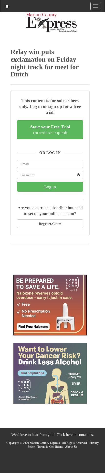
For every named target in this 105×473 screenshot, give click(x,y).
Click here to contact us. (75, 435)
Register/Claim (50, 224)
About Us (71, 446)
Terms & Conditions (50, 446)
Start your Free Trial (50, 129)
